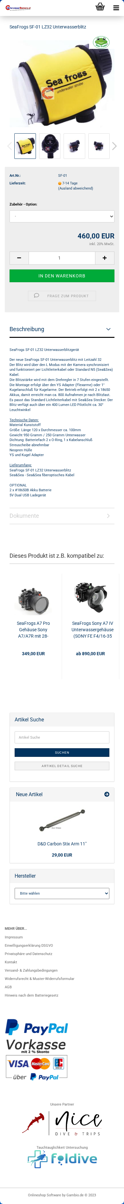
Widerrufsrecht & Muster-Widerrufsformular (39, 979)
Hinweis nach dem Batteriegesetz (31, 995)
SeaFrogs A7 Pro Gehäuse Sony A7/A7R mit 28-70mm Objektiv (33, 630)
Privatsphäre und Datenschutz (28, 954)
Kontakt (11, 962)
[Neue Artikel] (106, 794)
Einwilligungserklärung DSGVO (29, 946)
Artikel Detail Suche (62, 766)
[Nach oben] (106, 1196)
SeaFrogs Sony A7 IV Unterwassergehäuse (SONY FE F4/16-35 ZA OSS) (93, 630)
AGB (8, 987)
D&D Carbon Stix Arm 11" (62, 843)
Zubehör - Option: (23, 204)
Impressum (14, 937)
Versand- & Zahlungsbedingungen (31, 970)
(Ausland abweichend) (75, 188)
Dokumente (24, 515)
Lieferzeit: (18, 183)
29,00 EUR (62, 855)
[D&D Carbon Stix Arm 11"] (62, 820)
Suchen (62, 752)
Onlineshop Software (44, 1195)
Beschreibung (27, 329)
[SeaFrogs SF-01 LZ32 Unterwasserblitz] (62, 84)
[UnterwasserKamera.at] (16, 8)
